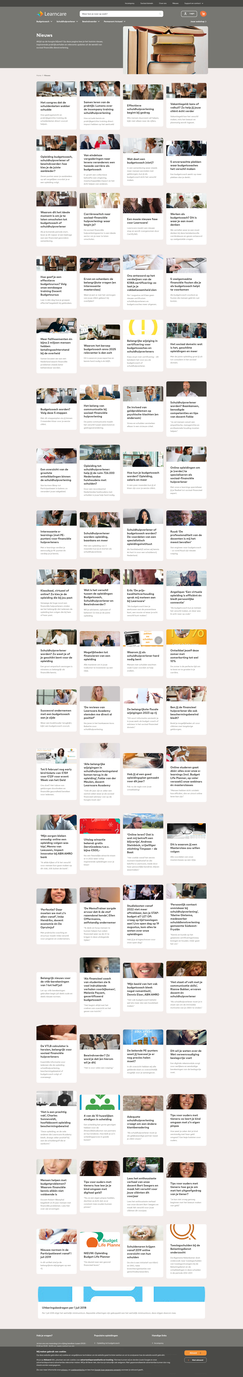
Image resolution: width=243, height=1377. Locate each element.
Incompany (159, 1343)
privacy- (64, 1370)
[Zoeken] (160, 14)
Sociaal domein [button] (146, 3)
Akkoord (193, 1353)
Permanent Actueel (113, 21)
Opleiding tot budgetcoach (108, 1343)
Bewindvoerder (89, 21)
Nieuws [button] (175, 3)
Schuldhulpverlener (66, 21)
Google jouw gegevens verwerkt (107, 1370)
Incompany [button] (129, 3)
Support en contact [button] (193, 3)
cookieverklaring (78, 1370)
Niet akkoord (197, 1360)
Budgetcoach (43, 21)
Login (192, 13)
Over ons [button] (162, 3)
